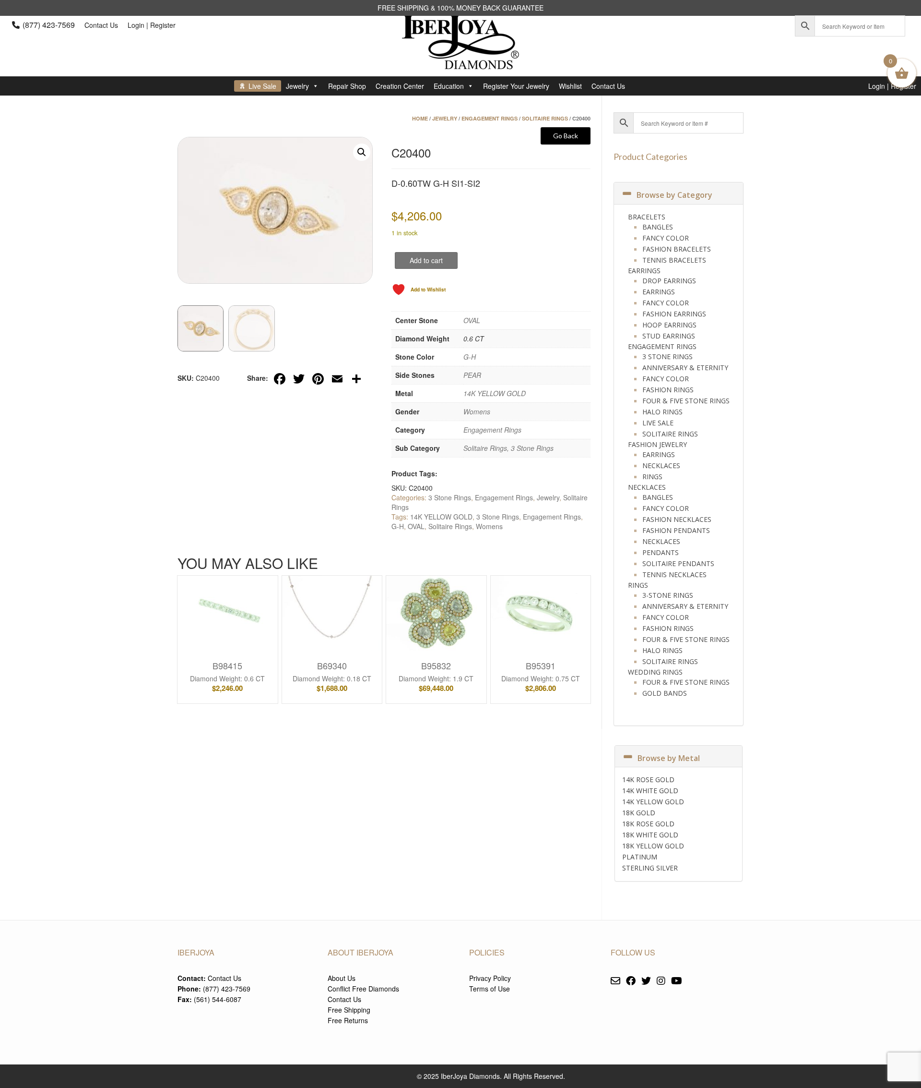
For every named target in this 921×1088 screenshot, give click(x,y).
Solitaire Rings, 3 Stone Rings (508, 448)
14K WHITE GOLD (650, 790)
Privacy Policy (490, 978)
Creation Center (400, 86)
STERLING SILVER (650, 867)
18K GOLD (638, 812)
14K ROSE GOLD (648, 779)
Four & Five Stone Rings (686, 400)
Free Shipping (349, 1010)
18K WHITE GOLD (650, 834)
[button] (361, 152)
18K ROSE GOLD (648, 823)
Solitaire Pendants (678, 563)
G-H (469, 357)
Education (449, 86)
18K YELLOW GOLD (653, 845)
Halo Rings (662, 411)
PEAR (472, 375)
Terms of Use (489, 988)
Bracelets (646, 216)
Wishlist (570, 86)
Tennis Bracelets (674, 260)
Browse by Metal (669, 758)
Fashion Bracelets (676, 249)
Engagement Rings (489, 118)
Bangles (657, 226)
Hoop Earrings (669, 324)
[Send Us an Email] (615, 981)
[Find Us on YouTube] (676, 981)
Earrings (644, 270)
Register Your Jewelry (516, 86)
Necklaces (661, 465)
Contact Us (101, 25)
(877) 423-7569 (49, 24)
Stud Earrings (668, 335)
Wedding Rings (655, 672)
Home (420, 118)
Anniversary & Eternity (685, 367)
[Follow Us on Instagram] (661, 981)
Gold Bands (664, 693)
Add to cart (426, 260)
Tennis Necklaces (674, 574)
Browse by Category (674, 195)
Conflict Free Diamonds (363, 988)
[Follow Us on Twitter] (646, 981)
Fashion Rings (668, 389)
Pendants (660, 552)
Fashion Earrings (674, 313)
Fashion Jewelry (657, 444)
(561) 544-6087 (217, 999)
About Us (341, 978)
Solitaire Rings (545, 118)
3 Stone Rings (449, 497)
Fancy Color (665, 237)
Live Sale (262, 86)
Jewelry (297, 86)
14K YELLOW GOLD (494, 393)
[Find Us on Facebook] (631, 981)
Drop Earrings (669, 280)
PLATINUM (639, 856)
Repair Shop (347, 86)
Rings (652, 476)
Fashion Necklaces (676, 519)
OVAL (471, 320)
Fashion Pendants (676, 530)
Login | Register (152, 25)
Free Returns (348, 1020)
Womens (476, 411)
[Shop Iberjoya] (460, 62)
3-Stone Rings (667, 595)
